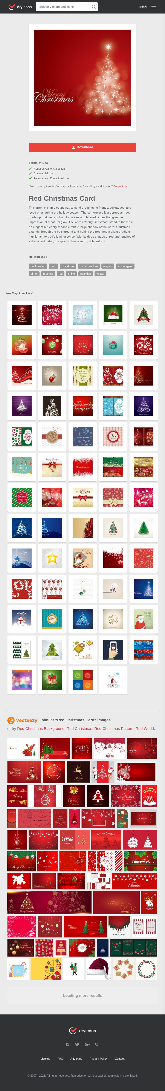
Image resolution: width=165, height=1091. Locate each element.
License (45, 1058)
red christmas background (40, 728)
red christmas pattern (113, 728)
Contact (120, 1058)
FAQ (60, 1058)
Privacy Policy (99, 1058)
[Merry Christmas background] (149, 796)
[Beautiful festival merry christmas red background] (82, 748)
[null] (22, 748)
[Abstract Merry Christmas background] (54, 772)
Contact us (120, 186)
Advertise (76, 1058)
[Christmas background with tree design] (44, 881)
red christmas (79, 728)
